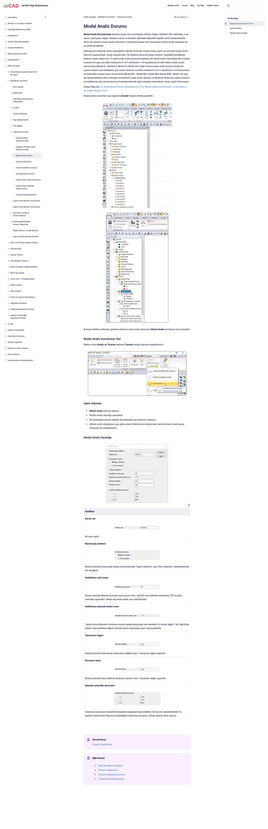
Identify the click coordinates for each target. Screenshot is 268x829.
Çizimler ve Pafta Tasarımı (18, 348)
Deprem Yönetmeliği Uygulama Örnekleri (18, 316)
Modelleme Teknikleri (18, 81)
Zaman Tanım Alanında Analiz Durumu (25, 187)
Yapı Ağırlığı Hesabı (20, 120)
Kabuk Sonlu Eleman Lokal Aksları (26, 207)
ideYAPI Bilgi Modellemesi (35, 5)
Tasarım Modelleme (15, 48)
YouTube (200, 5)
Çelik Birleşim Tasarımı (19, 261)
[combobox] (244, 5)
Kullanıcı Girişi (212, 5)
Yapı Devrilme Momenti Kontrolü (26, 236)
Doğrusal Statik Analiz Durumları (22, 139)
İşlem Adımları (235, 28)
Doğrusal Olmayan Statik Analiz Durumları (25, 148)
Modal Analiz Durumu (24, 156)
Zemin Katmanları (20, 114)
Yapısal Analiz (15, 248)
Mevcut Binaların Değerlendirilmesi (24, 267)
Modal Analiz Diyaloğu (238, 33)
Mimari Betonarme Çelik (17, 54)
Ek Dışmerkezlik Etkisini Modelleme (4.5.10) (122, 86)
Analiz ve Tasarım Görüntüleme (22, 297)
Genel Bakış (12, 17)
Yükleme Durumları (20, 132)
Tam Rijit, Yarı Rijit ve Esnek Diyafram (21, 214)
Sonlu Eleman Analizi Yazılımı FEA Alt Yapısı (23, 73)
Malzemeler (17, 93)
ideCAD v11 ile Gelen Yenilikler (20, 23)
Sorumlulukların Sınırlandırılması (20, 360)
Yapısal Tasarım (16, 255)
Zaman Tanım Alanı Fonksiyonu (28, 180)
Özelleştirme (13, 36)
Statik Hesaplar (14, 66)
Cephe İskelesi (16, 285)
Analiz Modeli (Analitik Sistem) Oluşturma (22, 223)
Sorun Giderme (13, 354)
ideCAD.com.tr (173, 5)
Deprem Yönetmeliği (16, 330)
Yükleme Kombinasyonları (26, 195)
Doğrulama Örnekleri (18, 303)
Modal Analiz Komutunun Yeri (241, 24)
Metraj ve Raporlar (15, 342)
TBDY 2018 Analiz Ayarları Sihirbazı (24, 242)
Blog (192, 5)
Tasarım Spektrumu (23, 162)
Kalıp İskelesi (15, 291)
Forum (185, 5)
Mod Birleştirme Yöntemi (110, 765)
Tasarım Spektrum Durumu (26, 168)
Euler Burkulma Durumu (25, 174)
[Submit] (228, 5)
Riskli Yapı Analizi (17, 273)
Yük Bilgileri (17, 126)
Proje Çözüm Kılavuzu (16, 336)
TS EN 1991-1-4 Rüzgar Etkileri (22, 279)
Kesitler (16, 108)
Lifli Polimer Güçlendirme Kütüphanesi (23, 100)
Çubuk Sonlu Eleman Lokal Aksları (26, 201)
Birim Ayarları (18, 87)
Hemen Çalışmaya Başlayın (18, 42)
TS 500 (10, 324)
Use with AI (181, 17)
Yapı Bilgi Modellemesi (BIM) (19, 29)
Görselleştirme (13, 60)
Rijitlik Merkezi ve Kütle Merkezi (25, 230)
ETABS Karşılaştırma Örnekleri (22, 309)
